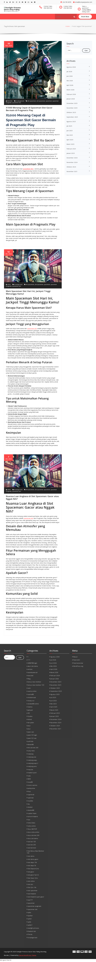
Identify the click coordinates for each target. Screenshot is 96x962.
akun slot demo (33, 666)
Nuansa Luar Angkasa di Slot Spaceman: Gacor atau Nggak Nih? (32, 497)
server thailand (33, 816)
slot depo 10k (32, 862)
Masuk (75, 657)
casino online (32, 691)
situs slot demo (33, 838)
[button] (74, 16)
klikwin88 (31, 744)
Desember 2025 (72, 103)
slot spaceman (41, 101)
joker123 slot (32, 738)
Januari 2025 (71, 153)
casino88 (31, 694)
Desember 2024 (72, 158)
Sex (29, 820)
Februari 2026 (71, 94)
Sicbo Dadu (31, 823)
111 (29, 660)
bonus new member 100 (36, 685)
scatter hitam (32, 813)
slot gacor (31, 872)
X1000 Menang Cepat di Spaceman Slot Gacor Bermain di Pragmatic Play (29, 109)
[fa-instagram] (16, 2)
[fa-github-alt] (22, 2)
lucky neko (31, 751)
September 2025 (72, 117)
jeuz (29, 729)
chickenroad (32, 697)
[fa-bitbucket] (25, 2)
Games (30, 707)
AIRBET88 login (32, 663)
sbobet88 (31, 810)
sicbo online (32, 826)
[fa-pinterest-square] (34, 2)
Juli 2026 (69, 71)
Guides (30, 716)
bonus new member (34, 682)
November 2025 (72, 108)
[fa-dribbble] (19, 2)
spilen (30, 919)
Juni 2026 (70, 76)
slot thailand (32, 894)
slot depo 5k (32, 865)
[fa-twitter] (10, 2)
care (29, 688)
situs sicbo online (33, 832)
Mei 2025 (70, 135)
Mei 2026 (70, 81)
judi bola (30, 741)
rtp (29, 804)
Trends (30, 934)
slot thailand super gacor (36, 897)
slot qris (30, 884)
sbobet (30, 807)
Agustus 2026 (71, 67)
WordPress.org (78, 666)
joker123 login (32, 735)
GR (29, 713)
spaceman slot (16, 102)
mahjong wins (32, 766)
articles (30, 669)
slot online (31, 881)
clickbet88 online (33, 704)
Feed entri (76, 660)
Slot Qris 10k (32, 887)
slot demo (31, 856)
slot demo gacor (33, 859)
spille (29, 922)
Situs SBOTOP (32, 829)
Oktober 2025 (71, 112)
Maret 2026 (70, 90)
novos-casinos (32, 785)
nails (29, 776)
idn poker (31, 722)
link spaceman (31, 101)
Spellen (30, 916)
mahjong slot (32, 757)
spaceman (49, 101)
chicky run (31, 701)
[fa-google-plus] (13, 2)
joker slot (31, 732)
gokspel (30, 710)
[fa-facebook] (4, 2)
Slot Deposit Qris (33, 869)
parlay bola (31, 788)
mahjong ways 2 (33, 763)
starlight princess (33, 928)
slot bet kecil (32, 848)
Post (29, 791)
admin (9, 284)
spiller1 (30, 925)
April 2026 (70, 85)
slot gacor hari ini (33, 875)
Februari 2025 (71, 149)
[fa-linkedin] (7, 2)
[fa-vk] (31, 2)
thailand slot (32, 931)
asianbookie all (32, 672)
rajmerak (31, 798)
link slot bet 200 (33, 748)
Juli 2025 (69, 126)
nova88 (30, 782)
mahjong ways (32, 760)
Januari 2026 (71, 99)
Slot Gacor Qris (33, 878)
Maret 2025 (70, 144)
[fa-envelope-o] (28, 2)
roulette (30, 801)
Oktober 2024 (71, 167)
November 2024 (72, 162)
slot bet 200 (32, 845)
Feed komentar (78, 663)
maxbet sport (32, 773)
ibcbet (30, 719)
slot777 (30, 900)
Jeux (29, 726)
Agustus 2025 (71, 121)
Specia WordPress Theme (27, 955)
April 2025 (70, 140)
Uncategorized (19, 101)
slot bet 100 (32, 842)
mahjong (30, 754)
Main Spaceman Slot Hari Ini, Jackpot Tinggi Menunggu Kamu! (28, 292)
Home (68, 26)
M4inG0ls (9, 101)
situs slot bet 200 (33, 835)
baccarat (30, 675)
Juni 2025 (70, 130)
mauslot (30, 769)
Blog (29, 679)
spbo (29, 912)
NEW (29, 779)
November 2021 (72, 171)
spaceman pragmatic (34, 906)
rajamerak (31, 794)
